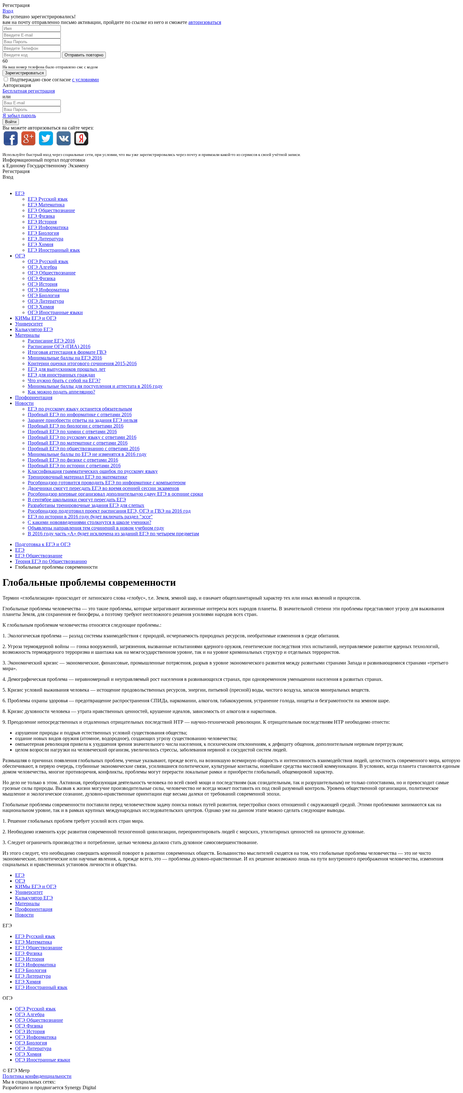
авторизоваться (204, 22)
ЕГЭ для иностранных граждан (61, 374)
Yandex (81, 138)
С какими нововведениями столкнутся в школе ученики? (89, 522)
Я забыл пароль (19, 115)
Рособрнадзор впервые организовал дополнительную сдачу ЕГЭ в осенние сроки (115, 494)
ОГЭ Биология (44, 295)
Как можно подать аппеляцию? (61, 391)
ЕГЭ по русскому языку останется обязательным (80, 408)
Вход (8, 11)
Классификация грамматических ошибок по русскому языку (93, 471)
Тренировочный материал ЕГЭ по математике (77, 477)
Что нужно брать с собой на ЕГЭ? (64, 380)
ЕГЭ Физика (41, 216)
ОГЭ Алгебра (42, 267)
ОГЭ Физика (41, 278)
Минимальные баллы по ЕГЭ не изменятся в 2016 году (87, 454)
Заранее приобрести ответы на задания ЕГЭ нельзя (82, 420)
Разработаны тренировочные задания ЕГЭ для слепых (86, 505)
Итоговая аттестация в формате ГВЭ (67, 352)
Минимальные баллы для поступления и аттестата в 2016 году (95, 386)
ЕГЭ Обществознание (51, 210)
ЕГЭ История (42, 221)
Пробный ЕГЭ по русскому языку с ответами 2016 (82, 437)
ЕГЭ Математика (46, 204)
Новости (24, 403)
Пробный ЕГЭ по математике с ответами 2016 (78, 443)
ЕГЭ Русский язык (48, 199)
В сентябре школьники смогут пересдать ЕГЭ (77, 499)
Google (28, 138)
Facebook (10, 138)
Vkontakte (63, 138)
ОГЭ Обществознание (52, 272)
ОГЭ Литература (46, 301)
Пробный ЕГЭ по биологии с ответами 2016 (75, 426)
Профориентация (33, 397)
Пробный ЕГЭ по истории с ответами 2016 (74, 465)
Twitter (46, 138)
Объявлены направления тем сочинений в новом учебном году (96, 528)
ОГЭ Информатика (48, 289)
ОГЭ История (42, 284)
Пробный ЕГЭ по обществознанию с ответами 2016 (84, 448)
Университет (29, 323)
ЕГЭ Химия (40, 244)
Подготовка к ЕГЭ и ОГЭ (43, 544)
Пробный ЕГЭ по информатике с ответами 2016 (80, 414)
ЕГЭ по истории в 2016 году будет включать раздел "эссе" (90, 516)
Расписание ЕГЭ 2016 (51, 340)
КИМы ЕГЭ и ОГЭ (35, 318)
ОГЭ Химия (41, 306)
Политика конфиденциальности (37, 1076)
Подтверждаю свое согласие (54, 79)
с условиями (85, 79)
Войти (10, 121)
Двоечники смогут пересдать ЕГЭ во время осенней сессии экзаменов (103, 488)
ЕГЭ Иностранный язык (54, 250)
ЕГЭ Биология (43, 233)
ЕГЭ (20, 193)
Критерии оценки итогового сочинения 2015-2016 (82, 363)
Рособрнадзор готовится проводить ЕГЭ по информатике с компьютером (107, 482)
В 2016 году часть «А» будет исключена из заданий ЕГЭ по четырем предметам (113, 533)
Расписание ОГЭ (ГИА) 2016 (59, 346)
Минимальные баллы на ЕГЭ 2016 (65, 357)
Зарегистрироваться (24, 73)
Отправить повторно (84, 55)
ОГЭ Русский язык (48, 261)
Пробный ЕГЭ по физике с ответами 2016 (73, 460)
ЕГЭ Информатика (48, 227)
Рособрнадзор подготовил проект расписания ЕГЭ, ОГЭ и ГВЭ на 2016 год (109, 511)
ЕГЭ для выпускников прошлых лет (67, 369)
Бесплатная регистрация (29, 91)
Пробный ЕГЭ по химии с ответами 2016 (72, 431)
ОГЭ (20, 255)
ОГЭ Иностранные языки (55, 312)
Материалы (27, 335)
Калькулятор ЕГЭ (34, 329)
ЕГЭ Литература (45, 238)
